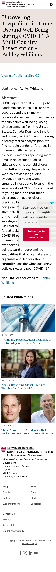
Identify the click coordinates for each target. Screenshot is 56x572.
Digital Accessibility (13, 531)
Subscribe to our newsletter (36, 234)
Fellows (7, 498)
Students (35, 498)
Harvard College (29, 543)
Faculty (35, 492)
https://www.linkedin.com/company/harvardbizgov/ (31, 553)
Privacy (7, 519)
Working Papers (11, 503)
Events (6, 492)
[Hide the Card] (52, 204)
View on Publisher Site (17, 75)
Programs (8, 486)
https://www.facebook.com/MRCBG (21, 553)
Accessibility (10, 525)
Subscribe (36, 503)
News (33, 486)
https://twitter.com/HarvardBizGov (25, 553)
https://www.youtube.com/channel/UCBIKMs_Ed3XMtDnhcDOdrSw (36, 553)
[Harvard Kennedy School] (19, 4)
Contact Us (9, 513)
